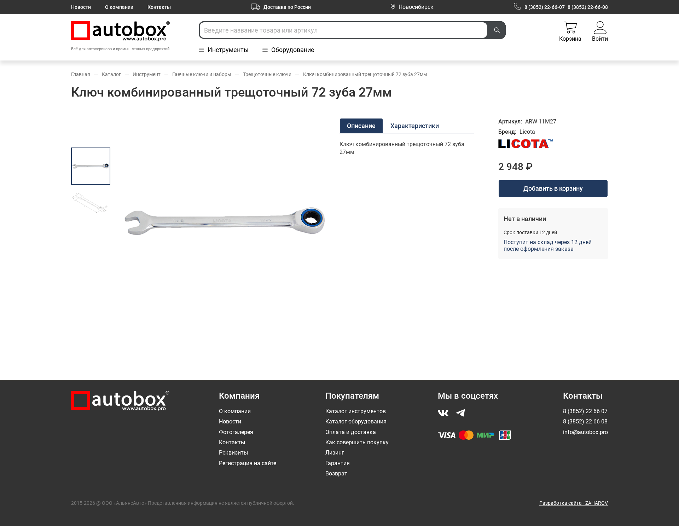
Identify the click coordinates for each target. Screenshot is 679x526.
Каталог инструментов (355, 411)
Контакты (159, 7)
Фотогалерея (236, 432)
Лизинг (334, 452)
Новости (81, 7)
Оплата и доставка (350, 432)
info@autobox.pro (585, 432)
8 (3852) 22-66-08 (588, 7)
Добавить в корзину (553, 188)
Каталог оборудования (356, 421)
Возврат (336, 473)
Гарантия (337, 463)
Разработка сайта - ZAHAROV (573, 503)
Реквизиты (233, 452)
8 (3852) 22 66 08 (585, 421)
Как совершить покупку (357, 442)
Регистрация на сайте (247, 463)
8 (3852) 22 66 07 (585, 411)
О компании (119, 7)
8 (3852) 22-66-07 (544, 7)
